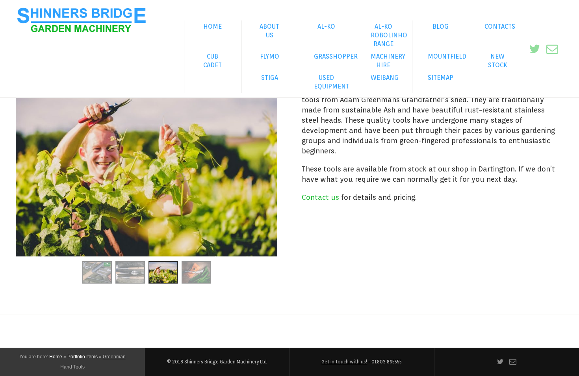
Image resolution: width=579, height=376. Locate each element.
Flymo (269, 56)
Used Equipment (331, 82)
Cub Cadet (212, 61)
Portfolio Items (82, 356)
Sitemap (440, 77)
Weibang (385, 77)
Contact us (320, 197)
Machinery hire (388, 61)
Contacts (499, 26)
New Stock (497, 61)
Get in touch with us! (344, 362)
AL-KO (326, 26)
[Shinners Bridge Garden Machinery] (81, 21)
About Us (269, 31)
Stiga (269, 77)
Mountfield (447, 56)
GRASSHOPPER (334, 56)
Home (212, 26)
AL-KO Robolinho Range (389, 35)
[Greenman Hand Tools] (97, 271)
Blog (440, 26)
